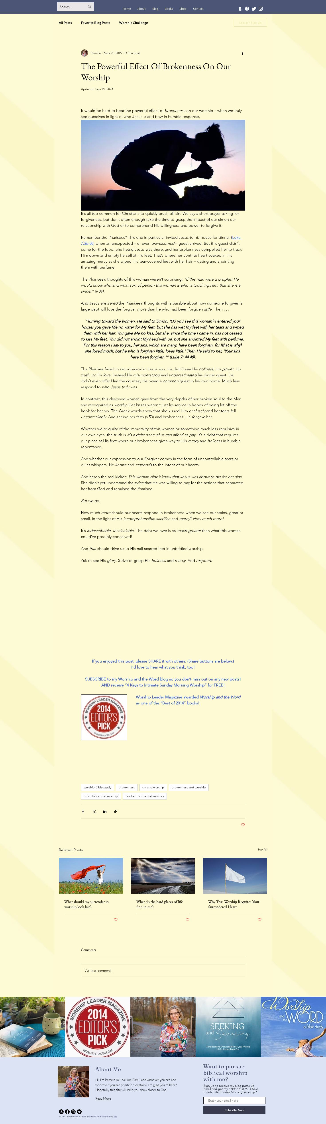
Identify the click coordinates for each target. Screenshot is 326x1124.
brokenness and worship (189, 787)
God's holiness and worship (145, 796)
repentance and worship (101, 796)
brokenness (127, 787)
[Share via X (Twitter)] (94, 811)
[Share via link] (116, 811)
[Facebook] (247, 8)
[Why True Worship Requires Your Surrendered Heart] (235, 876)
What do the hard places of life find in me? (159, 904)
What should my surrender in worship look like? (86, 904)
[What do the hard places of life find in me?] (163, 876)
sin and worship (153, 787)
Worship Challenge (133, 23)
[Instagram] (260, 8)
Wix (115, 1116)
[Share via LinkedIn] (105, 811)
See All (262, 849)
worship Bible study (97, 787)
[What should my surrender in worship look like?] (91, 876)
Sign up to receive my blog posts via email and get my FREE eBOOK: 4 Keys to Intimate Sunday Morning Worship (231, 1088)
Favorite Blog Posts (95, 23)
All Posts (65, 23)
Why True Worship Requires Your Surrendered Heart (233, 904)
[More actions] (242, 53)
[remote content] (163, 599)
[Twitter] (254, 8)
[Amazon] (240, 8)
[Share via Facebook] (83, 811)
